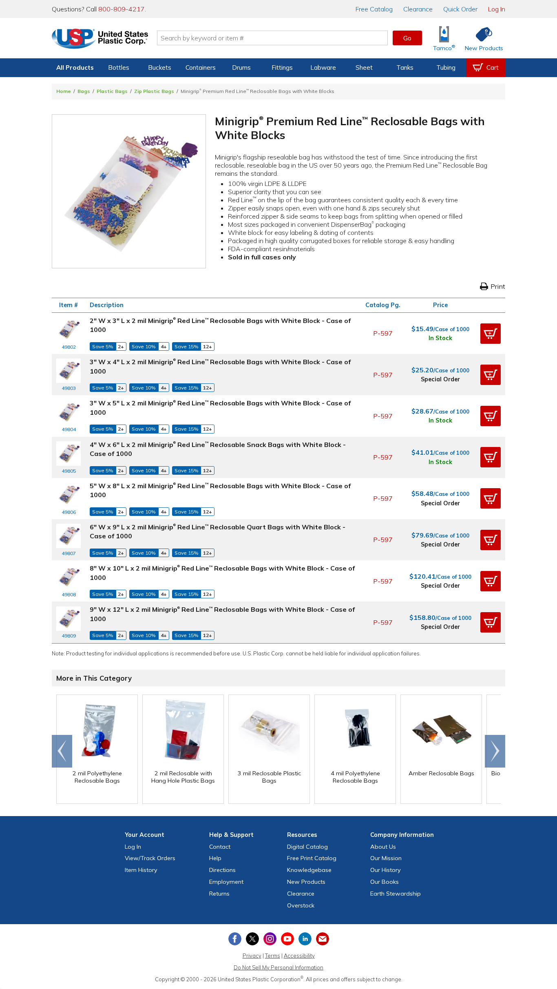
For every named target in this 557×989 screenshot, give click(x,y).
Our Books (384, 881)
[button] (490, 333)
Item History (141, 870)
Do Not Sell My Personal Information (278, 967)
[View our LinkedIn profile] (305, 939)
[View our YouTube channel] (287, 939)
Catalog (374, 9)
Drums (241, 67)
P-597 (383, 333)
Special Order (440, 379)
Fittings (282, 67)
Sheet (364, 67)
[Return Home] (100, 40)
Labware (323, 67)
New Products (306, 881)
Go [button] (407, 38)
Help (215, 858)
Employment (226, 881)
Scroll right (495, 751)
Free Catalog (311, 858)
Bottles (118, 67)
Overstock (300, 905)
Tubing (445, 67)
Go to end (62, 751)
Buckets (159, 67)
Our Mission (386, 858)
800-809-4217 (121, 9)
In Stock (440, 338)
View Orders (150, 858)
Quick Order (460, 9)
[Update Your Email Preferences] (322, 939)
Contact (219, 846)
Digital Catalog (307, 846)
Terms (272, 955)
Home (63, 91)
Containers (201, 67)
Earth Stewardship (395, 893)
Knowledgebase (309, 870)
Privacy (252, 955)
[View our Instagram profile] (270, 939)
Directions (222, 870)
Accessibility (299, 955)
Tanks (404, 67)
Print (498, 286)
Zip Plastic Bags (154, 91)
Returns (219, 893)
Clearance (418, 9)
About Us (383, 846)
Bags (83, 91)
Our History (385, 870)
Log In (496, 9)
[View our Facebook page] (235, 939)
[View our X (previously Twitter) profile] (252, 939)
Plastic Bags (112, 91)
